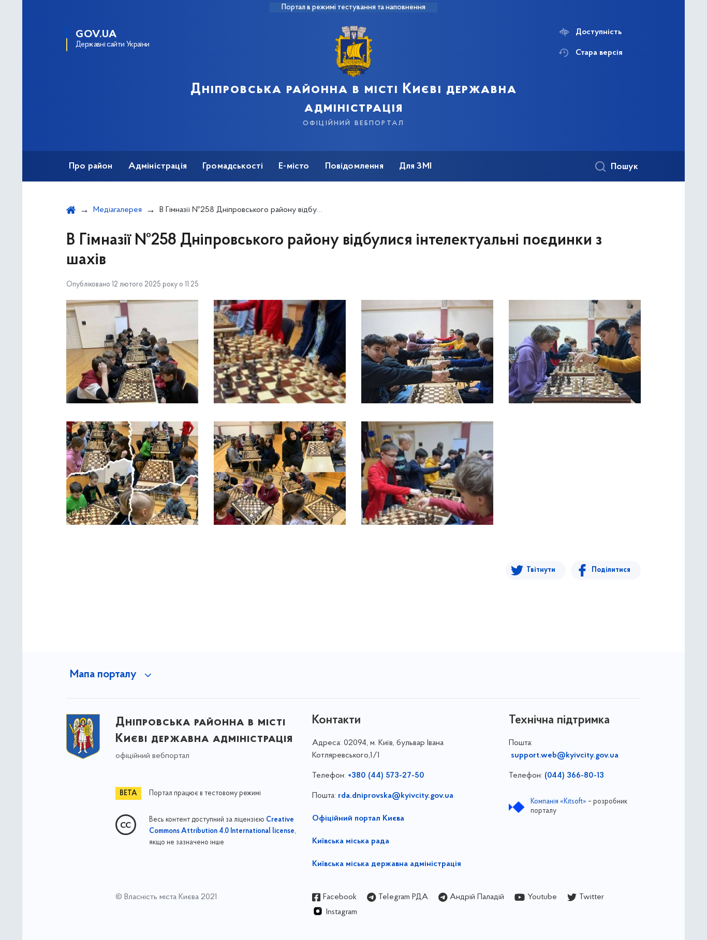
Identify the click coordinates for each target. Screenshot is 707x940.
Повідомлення (354, 166)
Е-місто (293, 166)
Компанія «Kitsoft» (558, 802)
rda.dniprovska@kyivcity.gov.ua (395, 796)
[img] (132, 351)
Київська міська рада (350, 841)
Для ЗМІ (415, 166)
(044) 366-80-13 (574, 775)
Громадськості (232, 166)
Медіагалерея (117, 210)
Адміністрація (157, 166)
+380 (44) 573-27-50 (386, 775)
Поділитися (611, 570)
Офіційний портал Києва (358, 818)
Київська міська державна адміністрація (386, 864)
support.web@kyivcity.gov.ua (564, 755)
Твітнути (540, 570)
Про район (91, 166)
